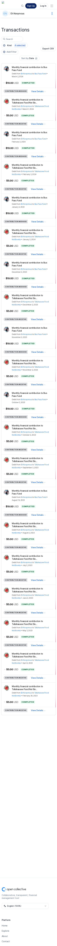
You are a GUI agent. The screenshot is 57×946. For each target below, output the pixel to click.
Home (4, 925)
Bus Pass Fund (40, 74)
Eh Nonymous (17, 13)
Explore (5, 931)
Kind (16, 45)
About (5, 936)
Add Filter (12, 52)
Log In (43, 6)
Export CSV (48, 48)
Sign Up (31, 6)
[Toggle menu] (51, 6)
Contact (6, 941)
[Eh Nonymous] (5, 13)
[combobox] (29, 58)
